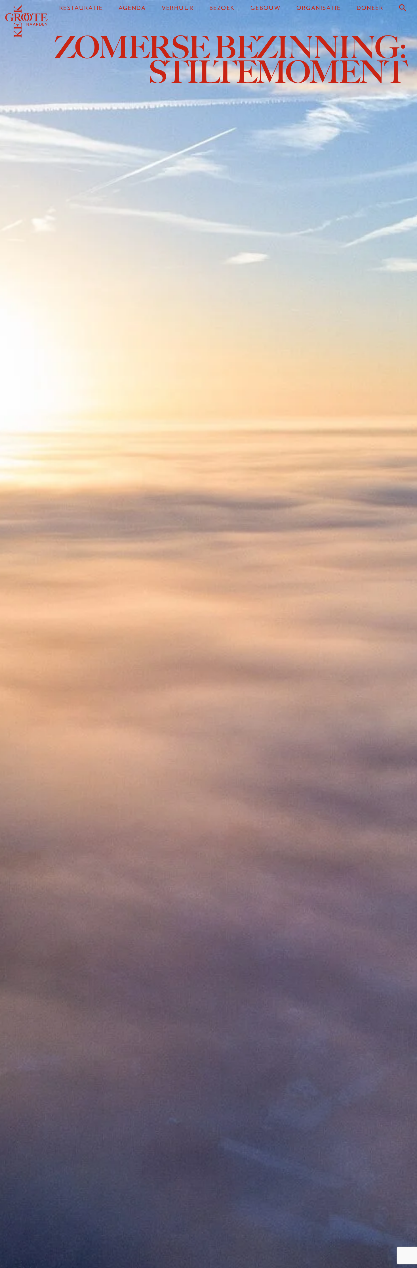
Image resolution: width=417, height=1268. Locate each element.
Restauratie (81, 8)
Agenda (132, 8)
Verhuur (178, 8)
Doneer (370, 8)
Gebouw (265, 8)
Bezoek (222, 8)
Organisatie (318, 8)
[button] (402, 8)
